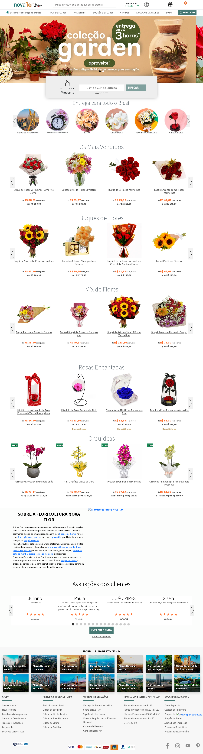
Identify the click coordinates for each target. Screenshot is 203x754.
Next (188, 121)
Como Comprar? (10, 705)
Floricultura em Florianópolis (70, 686)
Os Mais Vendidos (101, 147)
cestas (27, 550)
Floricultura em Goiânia (12, 686)
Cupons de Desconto (93, 726)
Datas (169, 12)
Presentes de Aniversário (176, 731)
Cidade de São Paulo (52, 709)
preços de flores (69, 560)
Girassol (79, 357)
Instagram (178, 745)
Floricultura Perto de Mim (101, 651)
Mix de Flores (101, 289)
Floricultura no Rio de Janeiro (100, 667)
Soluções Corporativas (13, 731)
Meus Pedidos (9, 709)
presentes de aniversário (41, 553)
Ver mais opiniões (101, 636)
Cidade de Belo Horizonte (55, 718)
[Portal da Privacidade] (20, 743)
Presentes (79, 12)
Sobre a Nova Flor (92, 709)
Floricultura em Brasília (155, 686)
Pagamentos (8, 727)
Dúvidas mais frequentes (14, 714)
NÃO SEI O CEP (101, 93)
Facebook (167, 745)
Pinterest (198, 745)
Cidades (124, 12)
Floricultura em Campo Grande (127, 686)
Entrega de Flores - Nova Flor (97, 705)
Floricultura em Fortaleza (41, 686)
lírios (20, 537)
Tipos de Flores (57, 12)
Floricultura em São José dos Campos (186, 667)
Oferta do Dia (130, 722)
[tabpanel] (101, 49)
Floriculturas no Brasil (53, 705)
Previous (15, 121)
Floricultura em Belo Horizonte (187, 686)
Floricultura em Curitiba (98, 686)
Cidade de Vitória (51, 722)
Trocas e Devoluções (12, 722)
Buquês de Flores (103, 12)
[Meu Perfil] (158, 4)
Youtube (188, 745)
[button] (146, 4)
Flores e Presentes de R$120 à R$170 (142, 714)
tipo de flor (56, 537)
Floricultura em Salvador (70, 667)
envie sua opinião (101, 630)
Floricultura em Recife (127, 667)
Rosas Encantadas (101, 367)
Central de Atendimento (14, 718)
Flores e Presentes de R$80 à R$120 (141, 709)
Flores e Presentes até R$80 (138, 705)
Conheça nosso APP (93, 730)
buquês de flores (67, 533)
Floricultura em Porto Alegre (155, 667)
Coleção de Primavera (175, 709)
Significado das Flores (94, 714)
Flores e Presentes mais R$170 (139, 718)
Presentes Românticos (175, 727)
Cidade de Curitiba (52, 727)
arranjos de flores (56, 547)
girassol (37, 537)
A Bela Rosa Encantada (175, 722)
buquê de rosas (31, 540)
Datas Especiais (172, 705)
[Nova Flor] (28, 4)
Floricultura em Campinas (41, 667)
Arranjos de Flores (147, 12)
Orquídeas (101, 438)
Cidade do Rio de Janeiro (55, 714)
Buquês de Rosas (173, 714)
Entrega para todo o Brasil (102, 102)
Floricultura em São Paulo (15, 667)
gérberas (28, 537)
